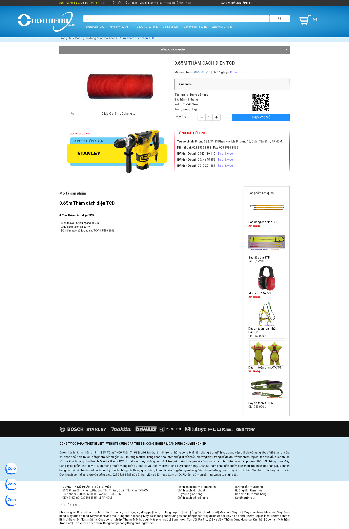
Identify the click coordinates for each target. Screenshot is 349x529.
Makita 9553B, (171, 26)
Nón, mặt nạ (89, 519)
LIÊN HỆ (251, 3)
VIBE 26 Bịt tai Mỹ (259, 293)
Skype (229, 153)
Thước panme (279, 515)
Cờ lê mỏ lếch (102, 512)
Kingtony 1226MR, (120, 26)
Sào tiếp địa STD (259, 257)
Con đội (192, 519)
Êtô (180, 512)
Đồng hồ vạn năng (114, 523)
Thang (127, 519)
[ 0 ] (314, 19)
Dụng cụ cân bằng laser (186, 515)
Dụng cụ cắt (120, 512)
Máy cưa (270, 512)
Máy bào (225, 512)
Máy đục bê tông (78, 515)
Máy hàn (283, 519)
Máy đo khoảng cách (156, 515)
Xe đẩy (218, 519)
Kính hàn (258, 519)
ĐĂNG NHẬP (239, 3)
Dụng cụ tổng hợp (165, 512)
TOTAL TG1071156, (146, 26)
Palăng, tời (205, 519)
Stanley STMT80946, (195, 26)
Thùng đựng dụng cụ (238, 519)
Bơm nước (179, 519)
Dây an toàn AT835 (260, 403)
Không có (236, 72)
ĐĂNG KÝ (225, 3)
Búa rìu (81, 512)
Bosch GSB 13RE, (95, 26)
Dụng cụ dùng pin (141, 512)
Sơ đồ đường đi (245, 497)
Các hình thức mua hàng (251, 494)
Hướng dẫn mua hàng (249, 486)
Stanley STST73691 (223, 26)
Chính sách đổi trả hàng (193, 497)
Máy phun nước (160, 519)
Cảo (90, 512)
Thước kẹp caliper (257, 515)
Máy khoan (97, 515)
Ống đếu (197, 512)
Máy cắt (237, 512)
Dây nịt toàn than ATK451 (264, 367)
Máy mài (110, 515)
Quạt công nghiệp (110, 519)
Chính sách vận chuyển (192, 490)
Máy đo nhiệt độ (213, 515)
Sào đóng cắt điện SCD (263, 222)
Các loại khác (106, 38)
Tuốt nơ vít (211, 512)
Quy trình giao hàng (190, 494)
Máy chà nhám (253, 512)
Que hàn (271, 519)
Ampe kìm (65, 523)
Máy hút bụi (140, 519)
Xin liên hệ (185, 84)
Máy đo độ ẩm (235, 515)
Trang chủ (66, 38)
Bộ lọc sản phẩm (173, 49)
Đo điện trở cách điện (88, 523)
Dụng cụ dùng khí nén (141, 523)
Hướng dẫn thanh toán (249, 490)
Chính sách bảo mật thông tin (197, 486)
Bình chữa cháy (69, 519)
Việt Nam (192, 104)
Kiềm (187, 512)
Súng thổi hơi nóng (130, 515)
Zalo (220, 153)
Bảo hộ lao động (85, 38)
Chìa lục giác (67, 512)
